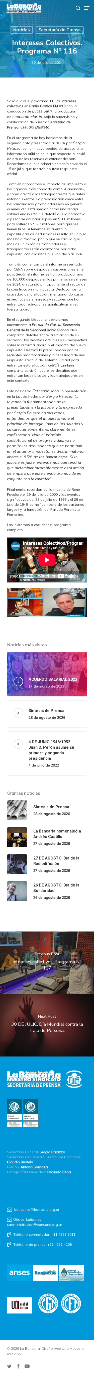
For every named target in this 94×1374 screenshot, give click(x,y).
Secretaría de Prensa (60, 30)
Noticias (21, 30)
